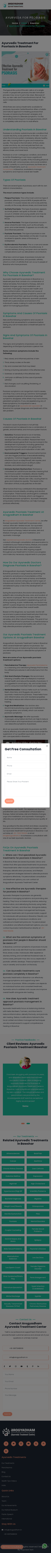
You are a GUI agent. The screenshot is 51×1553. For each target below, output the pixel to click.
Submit (9, 801)
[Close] (47, 745)
